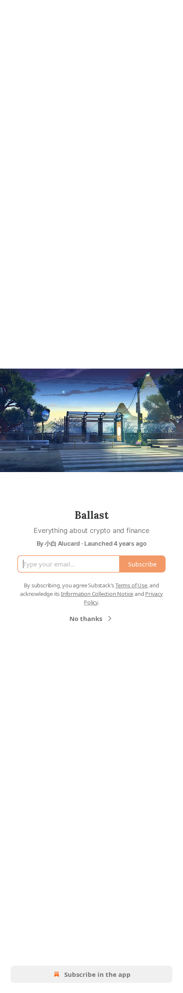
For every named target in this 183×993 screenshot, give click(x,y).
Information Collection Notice (97, 594)
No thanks (85, 618)
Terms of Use (131, 585)
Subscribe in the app (97, 974)
